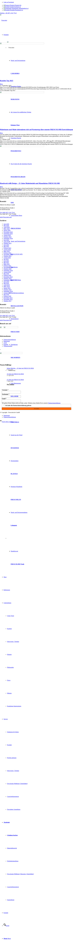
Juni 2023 (6, 245)
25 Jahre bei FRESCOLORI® (15, 379)
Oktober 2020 (7, 269)
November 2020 (8, 267)
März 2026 (7, 229)
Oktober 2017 (7, 301)
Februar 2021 (7, 265)
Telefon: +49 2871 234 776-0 (8, 13)
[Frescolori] (3, 20)
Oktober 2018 (7, 289)
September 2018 (8, 291)
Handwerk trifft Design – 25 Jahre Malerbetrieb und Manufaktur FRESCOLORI (30, 183)
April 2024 (7, 241)
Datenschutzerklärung (10, 339)
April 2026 (7, 227)
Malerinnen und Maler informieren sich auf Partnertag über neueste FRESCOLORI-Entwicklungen (36, 129)
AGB (5, 343)
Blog (1, 84)
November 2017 (8, 299)
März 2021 (7, 264)
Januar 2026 (7, 230)
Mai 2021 (6, 262)
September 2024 (8, 238)
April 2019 (7, 285)
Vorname (5, 390)
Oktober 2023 (7, 243)
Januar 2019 (7, 288)
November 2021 (8, 254)
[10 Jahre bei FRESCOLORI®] (2, 376)
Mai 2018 (6, 294)
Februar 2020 (7, 275)
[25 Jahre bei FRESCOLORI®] (2, 382)
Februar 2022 (7, 253)
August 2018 (7, 293)
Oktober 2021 (7, 256)
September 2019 (8, 280)
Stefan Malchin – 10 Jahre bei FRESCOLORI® (20, 368)
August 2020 (7, 272)
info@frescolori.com (6, 217)
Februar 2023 (7, 248)
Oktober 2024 (7, 237)
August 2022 (7, 249)
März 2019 (7, 286)
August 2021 (7, 257)
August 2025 (7, 235)
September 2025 (8, 233)
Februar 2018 (7, 296)
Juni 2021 (6, 261)
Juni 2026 (6, 224)
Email (4, 398)
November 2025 (8, 232)
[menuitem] (40, 448)
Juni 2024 (6, 240)
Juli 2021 (6, 259)
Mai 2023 (6, 246)
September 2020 (8, 270)
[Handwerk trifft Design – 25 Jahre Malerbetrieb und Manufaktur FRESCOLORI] (22, 146)
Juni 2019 (6, 281)
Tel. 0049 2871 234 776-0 (7, 212)
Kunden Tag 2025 (6, 81)
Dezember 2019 (8, 277)
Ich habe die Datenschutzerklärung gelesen (18, 405)
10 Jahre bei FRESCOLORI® (15, 374)
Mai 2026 (6, 225)
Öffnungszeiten (8, 346)
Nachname (5, 394)
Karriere (6, 344)
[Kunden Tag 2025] (22, 43)
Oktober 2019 (7, 278)
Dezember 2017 (8, 297)
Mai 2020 (6, 273)
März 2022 (7, 251)
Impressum (7, 341)
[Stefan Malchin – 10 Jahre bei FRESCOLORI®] (2, 370)
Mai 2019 (6, 283)
